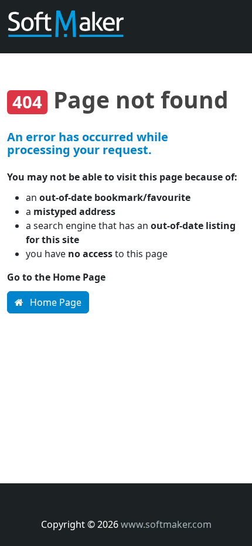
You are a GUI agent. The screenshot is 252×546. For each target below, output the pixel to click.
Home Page (54, 302)
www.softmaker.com (166, 524)
